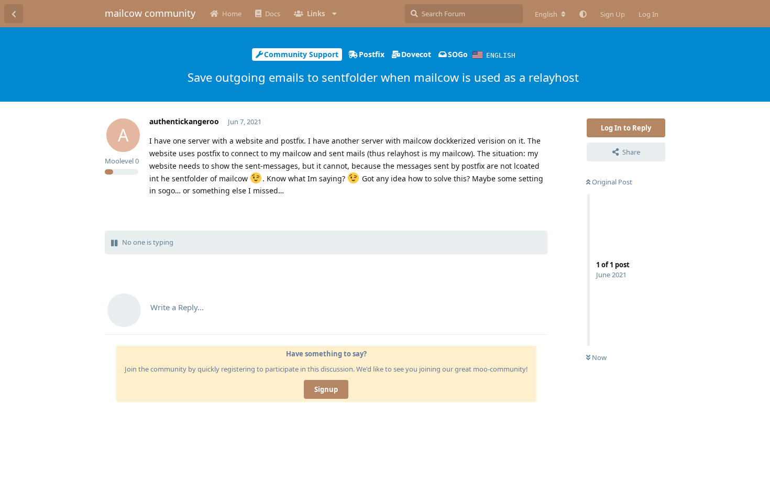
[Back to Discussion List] (13, 13)
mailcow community (150, 13)
